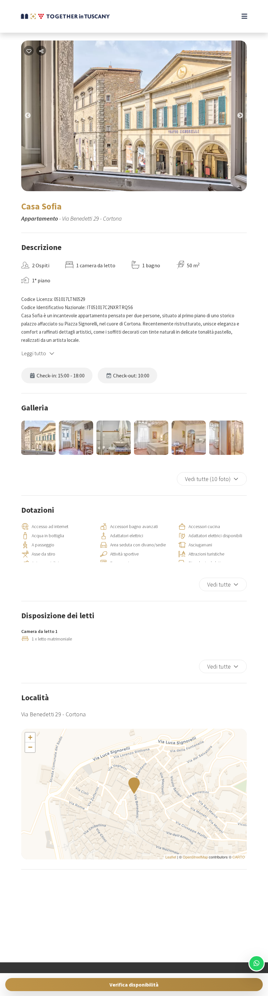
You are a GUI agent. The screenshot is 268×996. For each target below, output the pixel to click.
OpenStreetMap (195, 856)
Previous (32, 117)
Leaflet (170, 856)
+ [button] (30, 737)
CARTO (238, 856)
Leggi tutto (33, 353)
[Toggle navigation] (244, 16)
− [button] (30, 747)
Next (245, 117)
